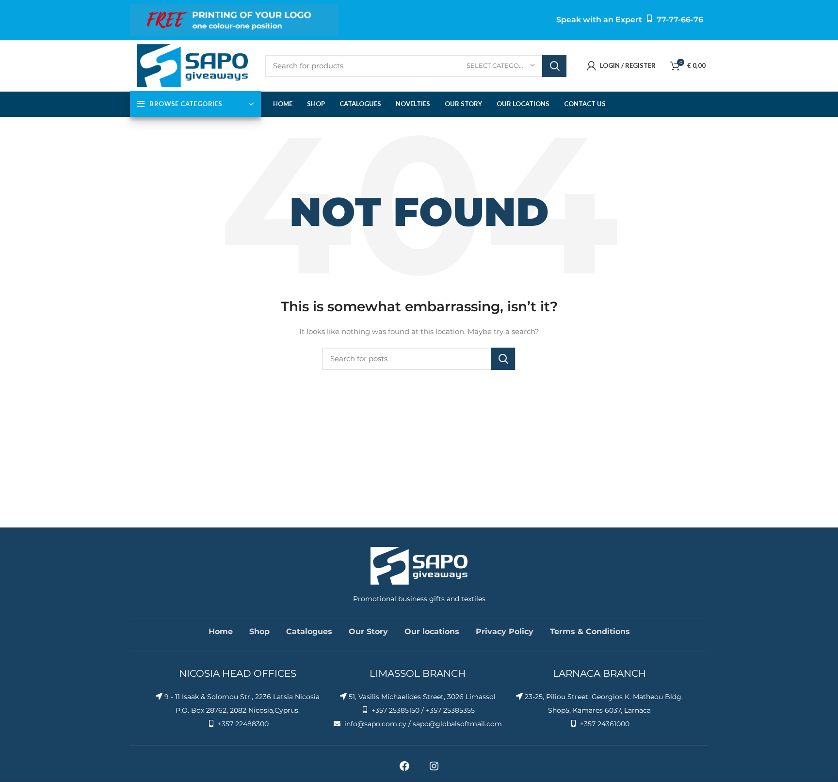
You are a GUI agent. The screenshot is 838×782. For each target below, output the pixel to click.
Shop (259, 631)
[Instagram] (434, 769)
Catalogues (309, 631)
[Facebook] (404, 769)
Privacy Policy (504, 631)
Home (221, 631)
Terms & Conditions (590, 631)
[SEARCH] (554, 66)
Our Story (368, 631)
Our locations (431, 631)
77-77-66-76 (680, 19)
